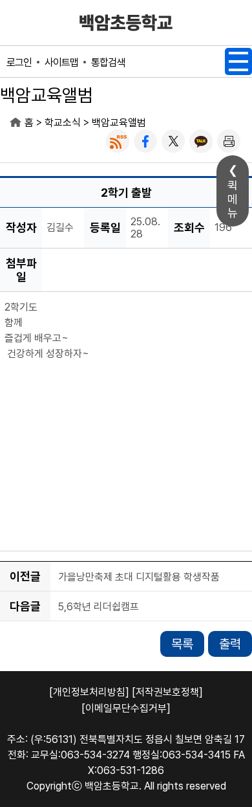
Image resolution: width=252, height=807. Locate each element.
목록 (182, 644)
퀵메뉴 (232, 199)
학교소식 (63, 122)
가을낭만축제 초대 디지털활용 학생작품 (139, 577)
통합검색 (108, 62)
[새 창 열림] (117, 141)
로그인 (19, 62)
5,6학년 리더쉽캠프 (98, 607)
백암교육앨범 (119, 122)
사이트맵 (61, 62)
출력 (230, 644)
